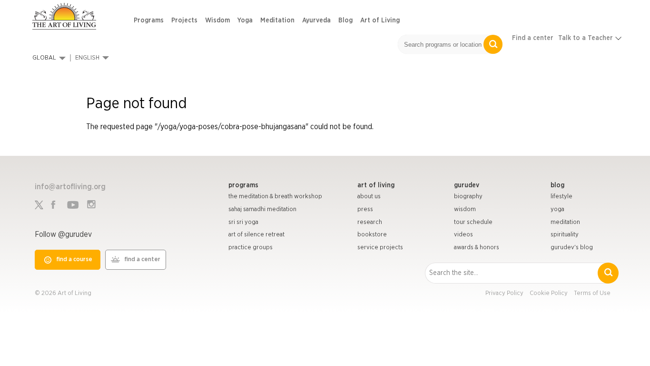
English (87, 58)
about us (369, 196)
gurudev (466, 185)
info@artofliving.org (70, 187)
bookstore (372, 235)
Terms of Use (592, 293)
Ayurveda (316, 20)
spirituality (565, 235)
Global (44, 58)
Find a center (532, 38)
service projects (380, 247)
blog (557, 185)
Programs (149, 20)
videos (463, 235)
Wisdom (217, 20)
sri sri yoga (243, 222)
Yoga (245, 20)
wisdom (465, 209)
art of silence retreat (256, 235)
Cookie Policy (549, 293)
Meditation (277, 20)
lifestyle (561, 196)
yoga (557, 209)
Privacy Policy (504, 293)
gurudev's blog (572, 247)
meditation (565, 222)
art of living (375, 185)
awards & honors (476, 247)
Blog (345, 20)
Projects (184, 20)
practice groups (250, 247)
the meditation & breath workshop (275, 196)
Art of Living (380, 20)
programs (243, 185)
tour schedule (473, 222)
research (369, 222)
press (365, 209)
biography (468, 196)
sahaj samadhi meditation (262, 209)
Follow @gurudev (63, 234)
